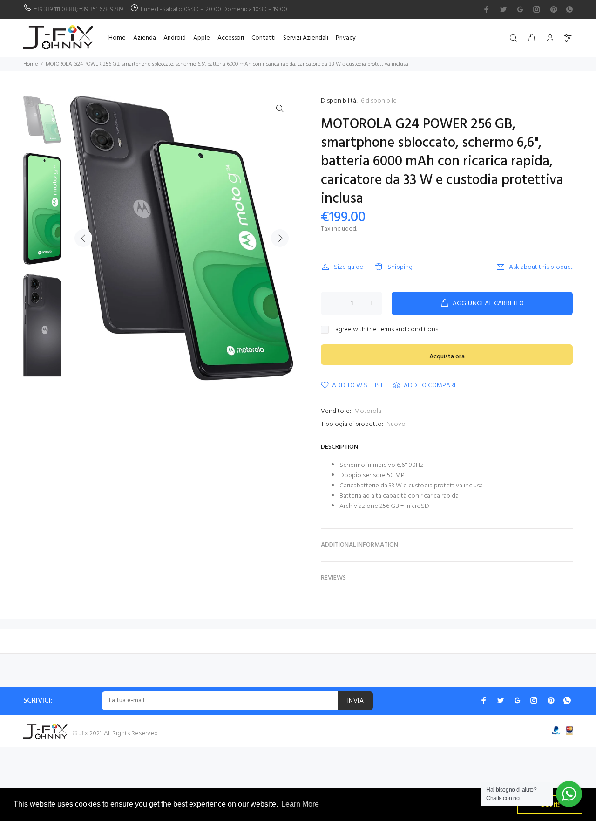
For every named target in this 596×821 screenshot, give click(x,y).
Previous (83, 238)
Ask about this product (541, 267)
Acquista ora (447, 356)
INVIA (355, 701)
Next (280, 238)
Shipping (400, 267)
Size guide (348, 267)
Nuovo (396, 424)
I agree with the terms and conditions (385, 330)
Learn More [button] (300, 804)
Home (30, 64)
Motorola (367, 411)
